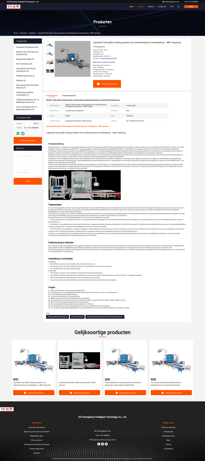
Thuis (15, 33)
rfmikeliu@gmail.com (172, 2)
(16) (26, 108)
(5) (21, 80)
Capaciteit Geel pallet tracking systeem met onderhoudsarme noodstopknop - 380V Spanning (32, 384)
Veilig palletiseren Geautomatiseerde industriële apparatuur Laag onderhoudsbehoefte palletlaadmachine (123, 384)
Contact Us (162, 6)
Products (141, 6)
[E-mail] (22, 134)
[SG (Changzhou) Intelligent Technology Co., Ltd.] (13, 6)
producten (23, 33)
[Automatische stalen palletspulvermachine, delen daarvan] (79, 360)
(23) (24, 64)
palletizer (32, 33)
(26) (27, 53)
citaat (191, 6)
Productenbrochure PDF (109, 58)
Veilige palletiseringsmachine (57, 317)
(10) (25, 70)
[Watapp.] (18, 133)
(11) (24, 93)
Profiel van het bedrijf (168, 427)
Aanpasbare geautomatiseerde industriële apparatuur (105, 317)
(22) (27, 101)
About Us (151, 6)
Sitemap (168, 444)
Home (131, 6)
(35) (27, 47)
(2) (25, 59)
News (168, 440)
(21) (27, 86)
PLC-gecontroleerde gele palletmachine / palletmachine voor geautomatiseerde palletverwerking (166, 384)
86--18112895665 (191, 2)
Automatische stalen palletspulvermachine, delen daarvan (77, 384)
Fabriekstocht (168, 432)
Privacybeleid (168, 449)
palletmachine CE (77, 317)
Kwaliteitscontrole (168, 436)
